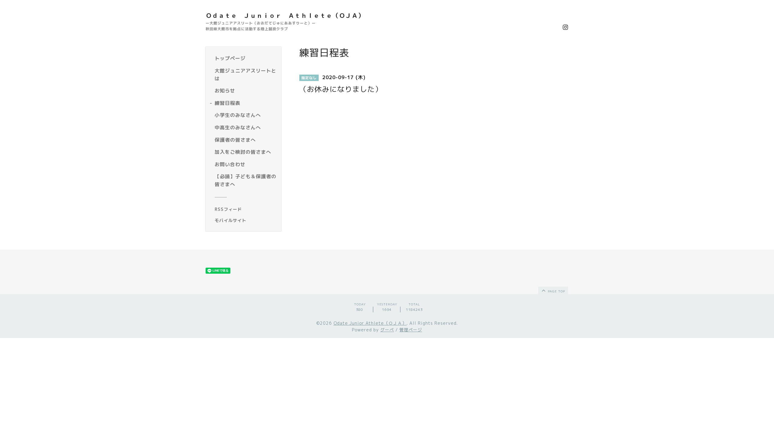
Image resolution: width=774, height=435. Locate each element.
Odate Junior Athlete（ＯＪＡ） (370, 323)
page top (556, 291)
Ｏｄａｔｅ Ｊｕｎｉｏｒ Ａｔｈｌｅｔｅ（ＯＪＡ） (285, 15)
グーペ (387, 330)
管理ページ (410, 330)
